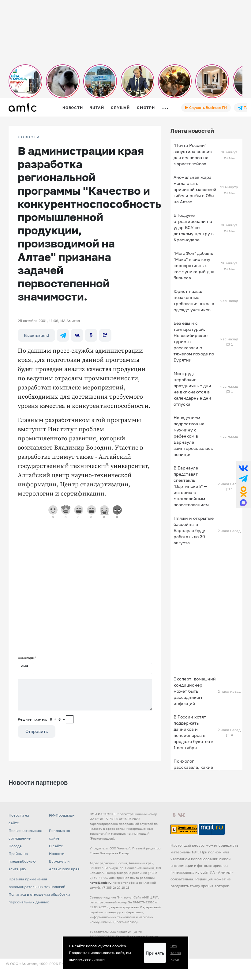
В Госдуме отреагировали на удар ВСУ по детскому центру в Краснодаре (194, 227)
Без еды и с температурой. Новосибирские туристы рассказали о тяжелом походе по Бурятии (194, 341)
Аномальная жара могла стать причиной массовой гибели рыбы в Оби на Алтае (195, 189)
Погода (15, 846)
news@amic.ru (100, 882)
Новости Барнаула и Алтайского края (64, 861)
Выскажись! (36, 335)
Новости (72, 107)
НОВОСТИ (29, 137)
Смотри (146, 107)
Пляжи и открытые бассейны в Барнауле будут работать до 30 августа (194, 530)
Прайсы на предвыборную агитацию (22, 861)
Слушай (120, 107)
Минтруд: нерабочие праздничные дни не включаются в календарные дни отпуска (192, 389)
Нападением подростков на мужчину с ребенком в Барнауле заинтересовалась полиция (193, 436)
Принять (155, 953)
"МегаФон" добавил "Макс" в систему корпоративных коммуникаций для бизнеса (194, 265)
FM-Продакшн (61, 815)
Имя (24, 666)
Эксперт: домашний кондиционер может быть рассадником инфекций (195, 691)
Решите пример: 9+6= (41, 719)
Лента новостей (192, 130)
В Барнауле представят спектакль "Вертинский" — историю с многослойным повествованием (191, 486)
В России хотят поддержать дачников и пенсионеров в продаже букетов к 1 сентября (194, 732)
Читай (97, 107)
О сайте (56, 846)
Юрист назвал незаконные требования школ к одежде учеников (194, 300)
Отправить (36, 731)
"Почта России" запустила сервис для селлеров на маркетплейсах (193, 154)
